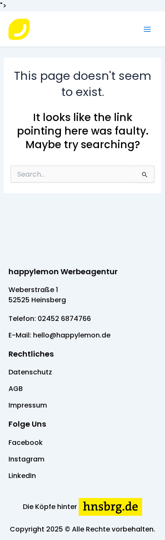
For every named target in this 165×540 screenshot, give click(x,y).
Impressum (27, 405)
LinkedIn (22, 476)
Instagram (26, 459)
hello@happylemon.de (71, 335)
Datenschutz (30, 372)
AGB (15, 389)
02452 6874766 (64, 318)
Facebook (25, 442)
